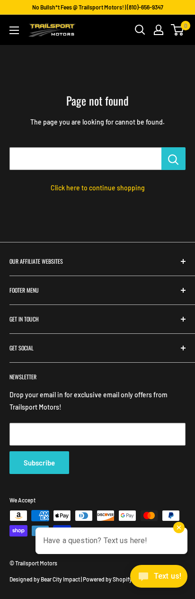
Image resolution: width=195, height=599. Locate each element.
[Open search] (140, 30)
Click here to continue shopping (98, 188)
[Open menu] (14, 30)
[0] (178, 30)
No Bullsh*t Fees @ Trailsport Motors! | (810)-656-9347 (97, 7)
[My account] (158, 30)
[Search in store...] (173, 158)
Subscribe (39, 462)
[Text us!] (159, 579)
